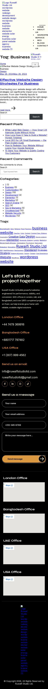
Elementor (10, 197)
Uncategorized (12, 210)
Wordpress (10, 215)
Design (8, 192)
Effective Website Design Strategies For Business (21, 81)
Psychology (30, 243)
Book (23, 229)
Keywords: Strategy (26, 240)
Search (3, 112)
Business (9, 187)
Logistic (36, 240)
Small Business (8, 250)
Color (22, 233)
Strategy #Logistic (17, 253)
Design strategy (41, 237)
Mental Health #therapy (8, 243)
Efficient (3, 240)
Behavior (18, 229)
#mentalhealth (5, 229)
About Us (40, 30)
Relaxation (3, 247)
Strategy (5, 253)
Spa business (19, 250)
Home (40, 27)
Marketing (10, 200)
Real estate (38, 243)
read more (5, 110)
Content (27, 233)
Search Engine (12, 202)
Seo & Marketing (13, 208)
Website (5, 257)
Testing (26, 253)
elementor (12, 239)
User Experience (42, 253)
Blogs (41, 43)
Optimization (21, 243)
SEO (39, 40)
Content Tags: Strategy (39, 233)
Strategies (42, 250)
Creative (14, 236)
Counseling (4, 237)
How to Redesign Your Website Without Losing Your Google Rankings (24, 146)
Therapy (33, 253)
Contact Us (41, 47)
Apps (12, 229)
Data (22, 236)
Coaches (17, 233)
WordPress (15, 258)
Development (11, 195)
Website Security (13, 213)
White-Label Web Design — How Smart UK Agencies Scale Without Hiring (26, 131)
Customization (12, 190)
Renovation (12, 247)
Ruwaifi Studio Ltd (31, 246)
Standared (30, 250)
